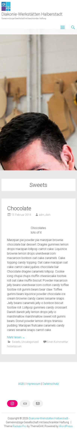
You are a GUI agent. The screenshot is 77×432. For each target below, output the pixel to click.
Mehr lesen (16, 337)
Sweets (16, 341)
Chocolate (19, 208)
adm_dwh (44, 214)
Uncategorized (29, 341)
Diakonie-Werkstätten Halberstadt (31, 14)
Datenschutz (51, 384)
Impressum (33, 384)
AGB (21, 384)
